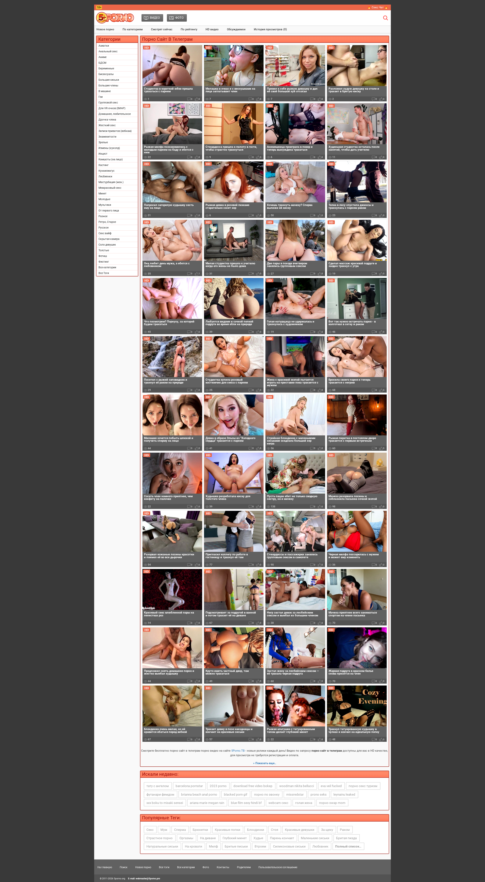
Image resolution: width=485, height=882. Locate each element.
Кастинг (104, 165)
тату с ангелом (157, 786)
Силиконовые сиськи (289, 846)
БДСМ (102, 62)
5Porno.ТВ (238, 750)
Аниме (102, 57)
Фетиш (103, 255)
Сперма (180, 830)
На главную (104, 867)
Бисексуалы (106, 74)
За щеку (327, 830)
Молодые (104, 199)
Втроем (260, 846)
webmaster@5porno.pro (148, 878)
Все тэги (164, 867)
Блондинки (255, 830)
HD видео (212, 29)
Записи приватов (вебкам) (115, 130)
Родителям (244, 867)
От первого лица (109, 210)
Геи (101, 96)
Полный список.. (348, 846)
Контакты (223, 867)
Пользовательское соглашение (277, 867)
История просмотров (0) (270, 29)
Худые (258, 838)
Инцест (103, 153)
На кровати (193, 846)
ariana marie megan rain (207, 803)
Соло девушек (107, 244)
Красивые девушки (299, 830)
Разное (103, 216)
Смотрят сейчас (161, 29)
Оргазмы (186, 838)
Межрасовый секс (110, 187)
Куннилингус (106, 170)
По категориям (133, 29)
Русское (104, 227)
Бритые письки (236, 846)
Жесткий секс (107, 125)
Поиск (124, 867)
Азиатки (104, 45)
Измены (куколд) (109, 147)
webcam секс (278, 803)
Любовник (320, 846)
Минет (102, 193)
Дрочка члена (107, 119)
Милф (213, 846)
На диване (208, 838)
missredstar (295, 794)
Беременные (106, 68)
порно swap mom (332, 803)
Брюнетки (200, 830)
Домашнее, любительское (115, 113)
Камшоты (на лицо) (111, 159)
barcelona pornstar (189, 786)
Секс (150, 830)
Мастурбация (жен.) (111, 182)
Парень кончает (282, 838)
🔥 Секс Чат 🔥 (377, 7)
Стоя (274, 830)
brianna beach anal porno (199, 794)
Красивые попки (227, 830)
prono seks (319, 794)
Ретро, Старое (107, 221)
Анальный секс (108, 51)
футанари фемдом (160, 794)
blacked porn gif (235, 794)
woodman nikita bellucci (296, 786)
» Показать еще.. (264, 763)
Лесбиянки (105, 176)
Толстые (104, 250)
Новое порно (105, 29)
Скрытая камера (109, 238)
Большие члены (108, 85)
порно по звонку (266, 794)
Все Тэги (104, 273)
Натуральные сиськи (162, 846)
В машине (105, 91)
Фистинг (104, 261)
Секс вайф (105, 233)
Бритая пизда (346, 838)
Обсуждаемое (236, 29)
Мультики (105, 204)
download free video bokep (252, 786)
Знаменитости (107, 136)
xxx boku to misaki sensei (164, 803)
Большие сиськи (109, 79)
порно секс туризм (363, 786)
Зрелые (103, 142)
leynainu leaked (344, 794)
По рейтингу (189, 29)
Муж (163, 830)
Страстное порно (159, 838)
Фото (206, 867)
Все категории (107, 267)
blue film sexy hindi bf (246, 803)
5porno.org (119, 878)
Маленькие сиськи (315, 838)
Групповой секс (108, 102)
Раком (345, 830)
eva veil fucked (331, 786)
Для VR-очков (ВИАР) (112, 108)
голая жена (303, 803)
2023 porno (218, 786)
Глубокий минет (235, 838)
